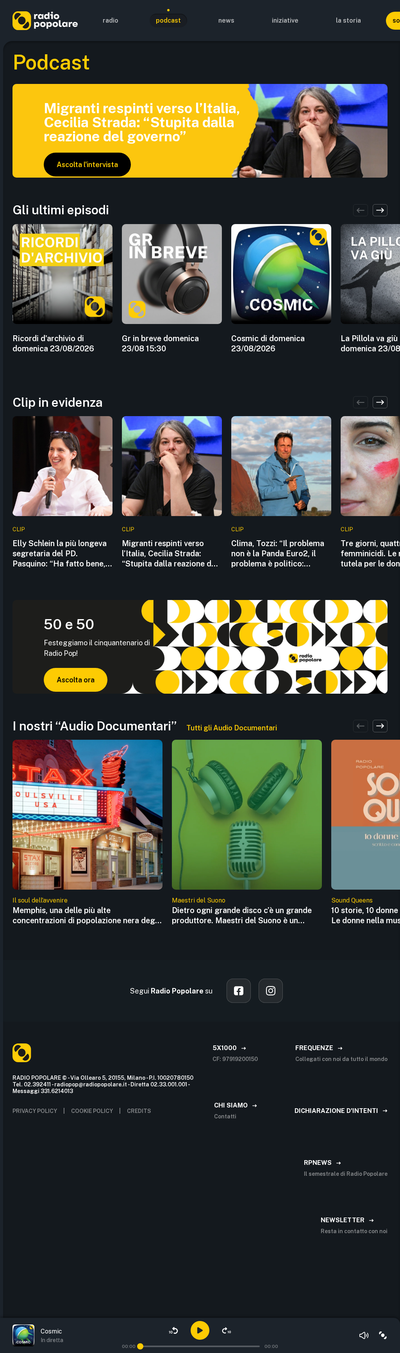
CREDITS (139, 1111)
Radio (110, 20)
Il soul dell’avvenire (40, 900)
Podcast (168, 20)
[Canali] (383, 1335)
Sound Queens (352, 900)
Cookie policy (92, 1111)
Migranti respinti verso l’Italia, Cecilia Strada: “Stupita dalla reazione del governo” (170, 554)
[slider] (140, 1346)
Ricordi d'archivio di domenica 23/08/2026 (53, 343)
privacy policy (34, 1111)
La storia (348, 20)
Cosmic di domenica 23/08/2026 (268, 343)
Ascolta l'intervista (87, 164)
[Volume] (364, 1335)
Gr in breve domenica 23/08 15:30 (160, 343)
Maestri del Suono (198, 900)
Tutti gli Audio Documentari (231, 728)
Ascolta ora (76, 680)
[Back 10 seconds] (173, 1330)
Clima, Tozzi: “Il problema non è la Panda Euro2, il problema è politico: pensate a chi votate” (277, 554)
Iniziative (285, 20)
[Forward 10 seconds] (226, 1330)
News (226, 20)
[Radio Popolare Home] (45, 20)
